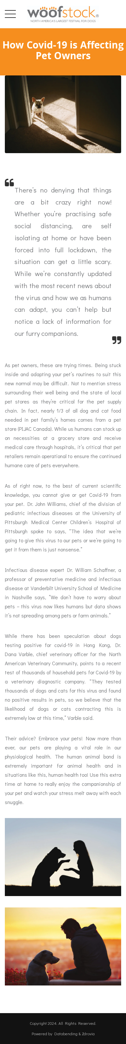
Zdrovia (88, 1033)
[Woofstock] (63, 13)
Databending (66, 1033)
